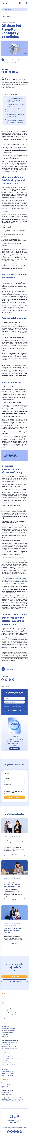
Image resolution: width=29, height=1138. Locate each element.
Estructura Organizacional (9, 1028)
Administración (6, 1053)
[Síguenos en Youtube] (14, 1131)
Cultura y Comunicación (8, 1046)
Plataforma (5, 1026)
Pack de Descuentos (7, 1075)
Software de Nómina (7, 1055)
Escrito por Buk (11, 669)
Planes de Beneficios (7, 1073)
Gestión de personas (10, 838)
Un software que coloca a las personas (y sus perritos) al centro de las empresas (15, 120)
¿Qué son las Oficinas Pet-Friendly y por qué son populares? (15, 100)
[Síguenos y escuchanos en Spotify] (17, 72)
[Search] (3, 686)
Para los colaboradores (14, 109)
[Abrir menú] (27, 3)
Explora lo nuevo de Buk (8, 1015)
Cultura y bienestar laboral (8, 22)
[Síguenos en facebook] (2, 72)
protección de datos (16, 706)
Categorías (7, 9)
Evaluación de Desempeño (9, 1042)
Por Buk (7, 59)
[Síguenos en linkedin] (6, 72)
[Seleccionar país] (21, 3)
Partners (4, 1001)
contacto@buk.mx (6, 1085)
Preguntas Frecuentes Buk (9, 1013)
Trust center (5, 1017)
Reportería (4, 1036)
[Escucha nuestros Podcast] (20, 1131)
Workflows (4, 1034)
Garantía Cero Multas (7, 1011)
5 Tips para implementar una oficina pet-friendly (15, 115)
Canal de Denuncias (7, 1063)
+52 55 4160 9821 (6, 1094)
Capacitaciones (5, 1044)
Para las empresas (12, 112)
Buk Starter (4, 1019)
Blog (2, 1003)
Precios (3, 997)
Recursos (4, 1005)
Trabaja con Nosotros (7, 999)
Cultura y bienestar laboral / (12, 836)
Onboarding (4, 1061)
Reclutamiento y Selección (9, 1048)
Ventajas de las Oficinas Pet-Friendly (15, 105)
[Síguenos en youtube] (13, 72)
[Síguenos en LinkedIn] (11, 1131)
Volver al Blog (7, 16)
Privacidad (4, 1007)
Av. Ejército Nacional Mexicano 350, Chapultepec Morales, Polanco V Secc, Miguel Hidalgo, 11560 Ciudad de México (13, 1099)
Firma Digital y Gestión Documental (11, 1059)
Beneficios (4, 1069)
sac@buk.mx (5, 1092)
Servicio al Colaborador (8, 1065)
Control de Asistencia (7, 1057)
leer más (14, 854)
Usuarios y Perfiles (7, 1032)
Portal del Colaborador (8, 1030)
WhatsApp (6, 1087)
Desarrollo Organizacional (9, 1040)
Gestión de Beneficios (7, 1071)
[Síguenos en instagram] (10, 72)
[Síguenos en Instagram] (17, 1131)
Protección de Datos (7, 1009)
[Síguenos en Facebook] (8, 1131)
